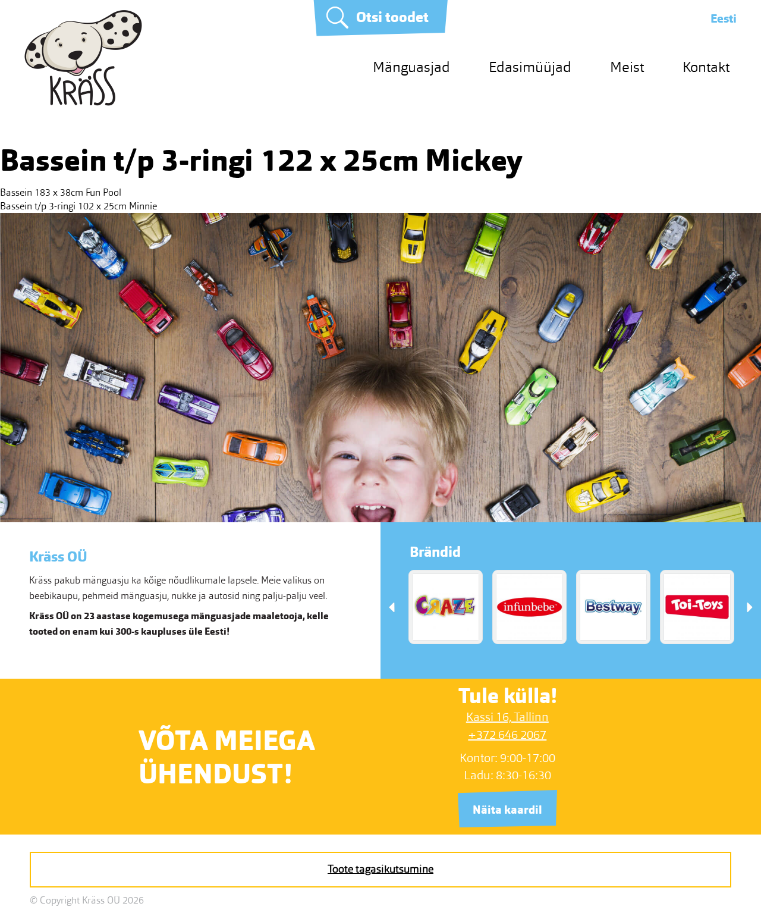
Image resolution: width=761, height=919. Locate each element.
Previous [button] (392, 607)
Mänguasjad (411, 67)
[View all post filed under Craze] (445, 607)
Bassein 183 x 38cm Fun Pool (60, 192)
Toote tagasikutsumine (380, 869)
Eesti (723, 18)
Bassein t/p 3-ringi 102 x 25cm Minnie (78, 206)
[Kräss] (83, 102)
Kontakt (706, 67)
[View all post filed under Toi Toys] (697, 607)
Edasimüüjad (530, 67)
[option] (446, 607)
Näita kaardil (507, 809)
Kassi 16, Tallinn (507, 716)
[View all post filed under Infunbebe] (529, 607)
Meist (627, 67)
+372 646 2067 (507, 734)
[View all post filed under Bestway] (613, 607)
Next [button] (750, 607)
